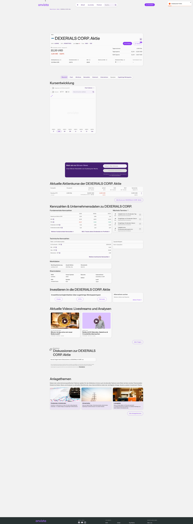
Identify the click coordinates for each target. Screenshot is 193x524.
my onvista (91, 5)
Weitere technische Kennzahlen (99, 257)
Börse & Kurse (53, 9)
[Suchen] (115, 5)
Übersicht (64, 77)
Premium (99, 5)
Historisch (95, 77)
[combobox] (83, 92)
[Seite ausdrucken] (141, 39)
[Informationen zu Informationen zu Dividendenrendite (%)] (62, 227)
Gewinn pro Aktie (101, 59)
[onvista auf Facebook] (79, 523)
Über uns (149, 523)
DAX (106, 523)
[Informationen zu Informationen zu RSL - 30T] (56, 247)
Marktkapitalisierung (55, 59)
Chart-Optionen (89, 88)
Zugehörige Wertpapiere (124, 77)
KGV (87, 59)
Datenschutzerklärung (116, 175)
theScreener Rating (119, 59)
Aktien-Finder (137, 300)
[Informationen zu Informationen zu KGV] (53, 219)
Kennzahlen (86, 77)
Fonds (59, 299)
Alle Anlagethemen (135, 413)
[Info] (60, 60)
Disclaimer (82, 367)
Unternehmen (104, 77)
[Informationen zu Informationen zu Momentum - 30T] (59, 253)
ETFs (80, 299)
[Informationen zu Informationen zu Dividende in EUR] (59, 225)
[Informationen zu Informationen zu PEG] (53, 222)
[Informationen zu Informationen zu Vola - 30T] (56, 250)
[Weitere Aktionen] (141, 193)
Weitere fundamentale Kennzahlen (62, 231)
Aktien (58, 9)
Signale (138, 43)
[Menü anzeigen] (77, 4)
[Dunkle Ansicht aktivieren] (45, 0)
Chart (71, 77)
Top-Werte (132, 523)
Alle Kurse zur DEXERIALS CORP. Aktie (128, 200)
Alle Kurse (78, 77)
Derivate (102, 299)
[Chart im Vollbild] (52, 96)
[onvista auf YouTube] (82, 523)
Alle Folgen (137, 342)
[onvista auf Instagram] (85, 523)
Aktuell (83, 5)
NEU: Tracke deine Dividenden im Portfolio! (95, 231)
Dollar (118, 523)
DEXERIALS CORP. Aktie (66, 9)
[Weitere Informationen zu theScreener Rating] (118, 62)
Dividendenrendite (73, 59)
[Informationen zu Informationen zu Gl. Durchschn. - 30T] (61, 244)
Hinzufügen (127, 43)
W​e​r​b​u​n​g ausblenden (110, 20)
